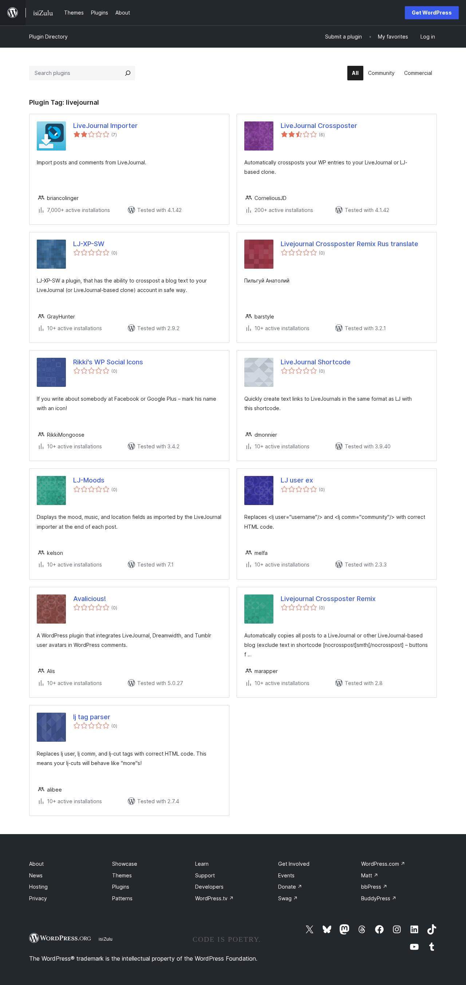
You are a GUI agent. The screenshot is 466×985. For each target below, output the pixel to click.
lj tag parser (91, 717)
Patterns (122, 898)
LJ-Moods (88, 480)
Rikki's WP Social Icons (108, 362)
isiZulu (105, 939)
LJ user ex (297, 480)
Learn (202, 864)
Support (205, 875)
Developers (209, 887)
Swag (288, 898)
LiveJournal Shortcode (316, 362)
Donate (290, 887)
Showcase (124, 864)
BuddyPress (378, 898)
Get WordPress (432, 12)
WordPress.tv (214, 898)
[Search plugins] (128, 73)
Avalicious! (89, 598)
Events (286, 875)
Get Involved (293, 864)
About (36, 864)
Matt (369, 875)
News (36, 875)
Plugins (120, 887)
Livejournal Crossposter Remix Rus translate (349, 244)
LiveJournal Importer (105, 125)
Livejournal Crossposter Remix (328, 598)
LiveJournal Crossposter (319, 125)
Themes (122, 875)
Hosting (38, 887)
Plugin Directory (48, 36)
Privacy (38, 898)
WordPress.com (383, 864)
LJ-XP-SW (88, 244)
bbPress (374, 887)
